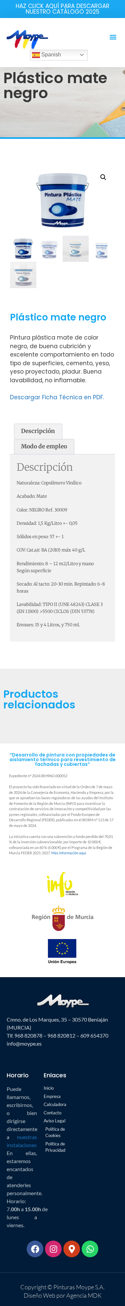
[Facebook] (35, 1249)
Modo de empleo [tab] (44, 446)
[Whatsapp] (90, 1249)
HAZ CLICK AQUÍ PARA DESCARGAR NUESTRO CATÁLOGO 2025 (62, 9)
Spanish (50, 54)
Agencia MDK (83, 1295)
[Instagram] (53, 1249)
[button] (112, 37)
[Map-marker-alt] (71, 1249)
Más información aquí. (69, 853)
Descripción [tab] (38, 431)
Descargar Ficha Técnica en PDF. (57, 397)
